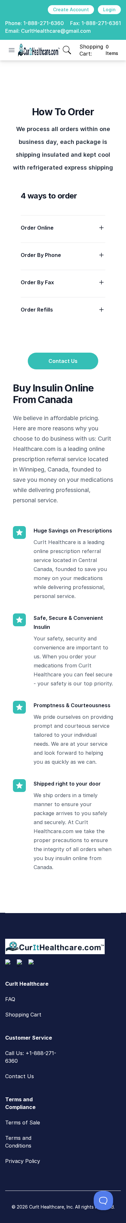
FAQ (10, 999)
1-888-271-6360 (43, 23)
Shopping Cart (23, 1014)
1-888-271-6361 (101, 23)
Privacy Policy (22, 1161)
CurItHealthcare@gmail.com (56, 31)
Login (109, 9)
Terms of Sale (22, 1122)
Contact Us (63, 361)
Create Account (71, 9)
